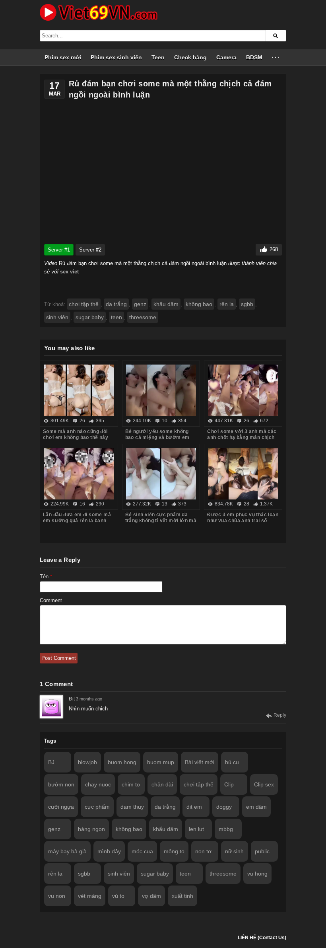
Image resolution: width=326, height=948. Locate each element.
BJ (51, 762)
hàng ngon (91, 829)
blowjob (87, 762)
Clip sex (264, 784)
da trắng (116, 304)
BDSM (254, 57)
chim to (131, 784)
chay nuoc (98, 784)
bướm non (61, 784)
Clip (229, 784)
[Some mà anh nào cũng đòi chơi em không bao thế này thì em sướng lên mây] (79, 390)
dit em (194, 807)
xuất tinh (182, 896)
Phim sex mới (63, 57)
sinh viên (57, 317)
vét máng (89, 896)
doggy (224, 807)
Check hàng (190, 57)
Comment (51, 600)
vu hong (257, 873)
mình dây (109, 851)
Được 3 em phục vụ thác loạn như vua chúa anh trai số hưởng (242, 520)
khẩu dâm (166, 304)
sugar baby (90, 317)
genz (140, 304)
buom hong (122, 762)
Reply (280, 715)
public (262, 851)
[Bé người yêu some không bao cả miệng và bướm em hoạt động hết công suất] (161, 390)
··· (276, 57)
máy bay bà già (67, 851)
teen (116, 317)
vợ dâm (151, 896)
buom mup (160, 762)
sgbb (247, 304)
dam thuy (132, 807)
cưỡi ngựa (61, 807)
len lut (196, 829)
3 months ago (89, 698)
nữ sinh (234, 851)
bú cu (232, 762)
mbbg (226, 829)
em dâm (256, 807)
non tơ (203, 851)
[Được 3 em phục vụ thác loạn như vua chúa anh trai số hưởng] (243, 473)
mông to (174, 851)
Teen (158, 57)
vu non (56, 896)
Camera (226, 57)
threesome (142, 317)
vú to (118, 896)
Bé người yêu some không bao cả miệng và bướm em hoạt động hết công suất (157, 437)
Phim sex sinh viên (116, 57)
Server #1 (59, 250)
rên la (226, 304)
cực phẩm (97, 807)
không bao (199, 304)
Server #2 (90, 250)
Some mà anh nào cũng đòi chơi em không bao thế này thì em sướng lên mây (75, 437)
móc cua (142, 851)
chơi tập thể (84, 304)
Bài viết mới (199, 762)
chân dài (162, 784)
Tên (46, 576)
